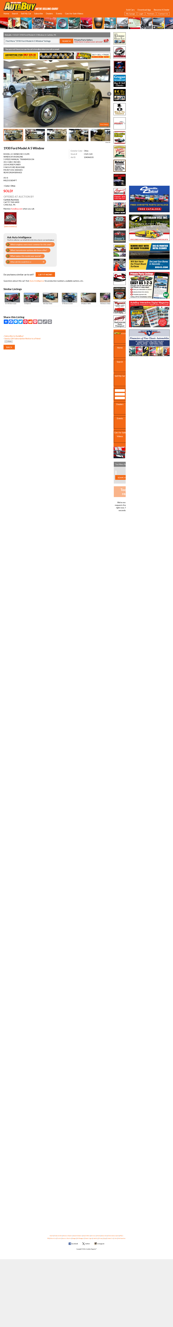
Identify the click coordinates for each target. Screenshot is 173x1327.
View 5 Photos (104, 124)
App (105, 1238)
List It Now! (45, 274)
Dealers (49, 13)
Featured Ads (58, 1235)
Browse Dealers (67, 1235)
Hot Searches (122, 1238)
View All (107, 142)
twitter (87, 1244)
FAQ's (121, 1235)
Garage (74, 1238)
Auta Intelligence (36, 281)
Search (15, 13)
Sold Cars (130, 9)
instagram (100, 1244)
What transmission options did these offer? (28, 250)
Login (141, 14)
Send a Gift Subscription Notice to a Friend (22, 338)
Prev (4, 94)
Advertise (53, 1238)
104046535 (89, 157)
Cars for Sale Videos (74, 13)
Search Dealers (77, 1235)
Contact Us (163, 14)
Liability (95, 1238)
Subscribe (38, 13)
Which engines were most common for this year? (30, 244)
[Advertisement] (149, 49)
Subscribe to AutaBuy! (14, 336)
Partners (150, 14)
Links (115, 1238)
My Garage (130, 14)
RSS (48, 1238)
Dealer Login (88, 1238)
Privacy (101, 1238)
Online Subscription (113, 1235)
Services (93, 1235)
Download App (144, 9)
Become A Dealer (161, 9)
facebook (75, 1244)
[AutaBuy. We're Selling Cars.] (31, 6)
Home (6, 13)
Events (59, 13)
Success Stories (66, 1238)
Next (109, 94)
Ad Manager (80, 1238)
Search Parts (86, 1235)
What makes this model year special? (25, 256)
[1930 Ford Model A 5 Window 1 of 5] (57, 94)
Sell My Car (26, 13)
